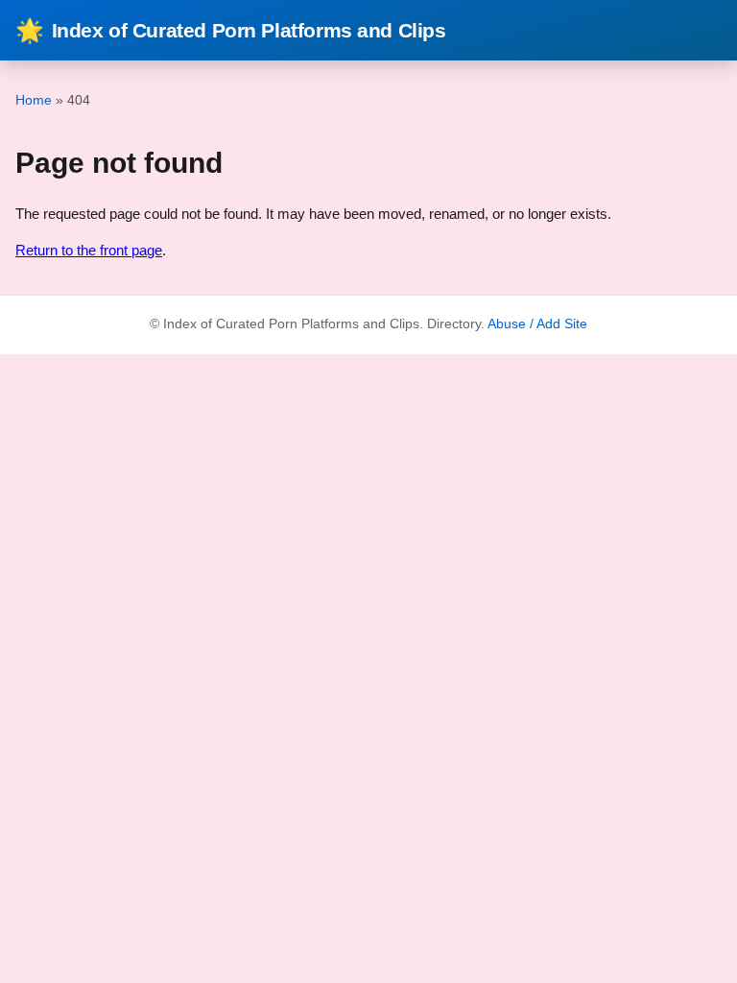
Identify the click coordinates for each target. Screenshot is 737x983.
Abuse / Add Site (537, 324)
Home (33, 100)
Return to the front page (88, 250)
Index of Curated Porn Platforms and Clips (230, 30)
